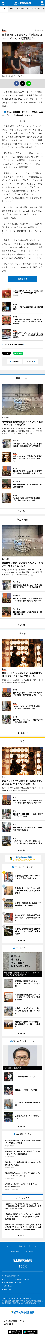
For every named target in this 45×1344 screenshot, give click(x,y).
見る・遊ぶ (20, 9)
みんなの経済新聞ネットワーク (22, 1312)
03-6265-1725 (15, 99)
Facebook (19, 1266)
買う (28, 9)
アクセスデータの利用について (13, 1282)
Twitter (25, 1266)
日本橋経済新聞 (22, 3)
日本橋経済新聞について (11, 1276)
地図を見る (22, 279)
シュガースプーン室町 (13, 344)
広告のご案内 (7, 1289)
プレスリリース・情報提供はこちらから (16, 1279)
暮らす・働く (36, 9)
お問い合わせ (7, 1286)
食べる (12, 9)
